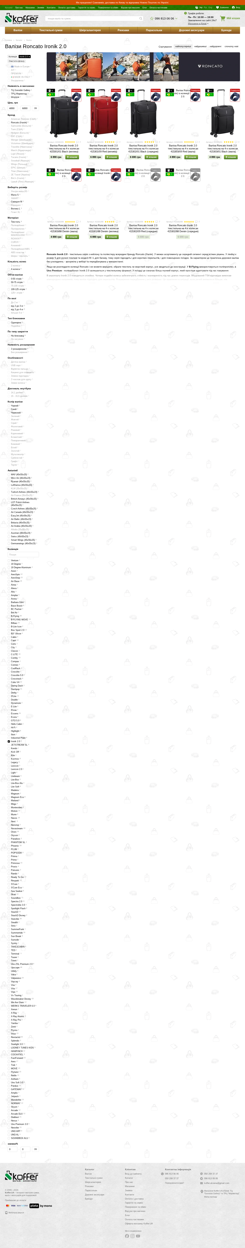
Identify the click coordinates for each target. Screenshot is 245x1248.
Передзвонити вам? (174, 1183)
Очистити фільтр (16, 61)
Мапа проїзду (210, 1197)
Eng (210, 7)
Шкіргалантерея (90, 30)
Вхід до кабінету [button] (133, 1174)
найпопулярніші (183, 46)
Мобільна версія (16, 1213)
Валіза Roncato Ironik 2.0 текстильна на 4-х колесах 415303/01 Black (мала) (223, 148)
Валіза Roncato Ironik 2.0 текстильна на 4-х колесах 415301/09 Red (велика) (103, 148)
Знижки (40, 7)
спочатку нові (231, 46)
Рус (205, 7)
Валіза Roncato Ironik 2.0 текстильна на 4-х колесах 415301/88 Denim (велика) (103, 228)
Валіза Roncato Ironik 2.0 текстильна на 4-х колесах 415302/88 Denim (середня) (183, 228)
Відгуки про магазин (130, 7)
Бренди (226, 30)
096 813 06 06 (164, 18)
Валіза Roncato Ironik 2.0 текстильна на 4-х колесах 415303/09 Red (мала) (183, 148)
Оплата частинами (158, 7)
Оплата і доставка (66, 7)
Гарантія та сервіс (86, 7)
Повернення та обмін (108, 7)
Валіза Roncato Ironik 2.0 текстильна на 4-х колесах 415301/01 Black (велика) (64, 148)
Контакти (51, 7)
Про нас (19, 7)
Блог (144, 7)
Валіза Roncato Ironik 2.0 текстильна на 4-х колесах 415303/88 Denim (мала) (64, 228)
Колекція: (13, 56)
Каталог (8, 7)
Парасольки (154, 30)
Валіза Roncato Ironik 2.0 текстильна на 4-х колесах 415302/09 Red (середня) (143, 228)
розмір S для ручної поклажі (62, 258)
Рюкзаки (123, 30)
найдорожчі (215, 46)
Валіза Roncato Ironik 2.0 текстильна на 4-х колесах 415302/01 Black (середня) (143, 148)
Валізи (18, 30)
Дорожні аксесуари (191, 30)
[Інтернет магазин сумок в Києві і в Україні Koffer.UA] (21, 1176)
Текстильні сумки (50, 30)
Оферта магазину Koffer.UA (139, 1223)
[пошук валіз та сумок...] (141, 18)
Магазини (30, 7)
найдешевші (200, 46)
